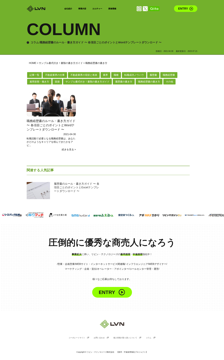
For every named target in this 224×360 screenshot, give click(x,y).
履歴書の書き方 (123, 81)
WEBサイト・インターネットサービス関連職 (100, 264)
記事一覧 (34, 75)
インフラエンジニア (137, 264)
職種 (116, 75)
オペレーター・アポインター (113, 269)
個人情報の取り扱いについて (125, 338)
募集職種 (112, 8)
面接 (57, 81)
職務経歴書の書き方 (149, 81)
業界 (105, 75)
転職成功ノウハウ (134, 75)
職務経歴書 (169, 75)
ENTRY (183, 8)
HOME (32, 63)
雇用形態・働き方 (39, 81)
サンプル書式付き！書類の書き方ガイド (61, 63)
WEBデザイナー (157, 264)
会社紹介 (68, 8)
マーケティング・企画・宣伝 (80, 269)
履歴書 (153, 75)
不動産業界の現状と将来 (83, 75)
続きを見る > (69, 149)
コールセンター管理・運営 (144, 269)
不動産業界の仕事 (55, 75)
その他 (169, 81)
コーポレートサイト (77, 338)
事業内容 (82, 8)
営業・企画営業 (66, 264)
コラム (149, 338)
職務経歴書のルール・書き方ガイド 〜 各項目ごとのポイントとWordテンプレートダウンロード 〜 (51, 125)
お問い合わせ (99, 338)
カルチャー (97, 8)
